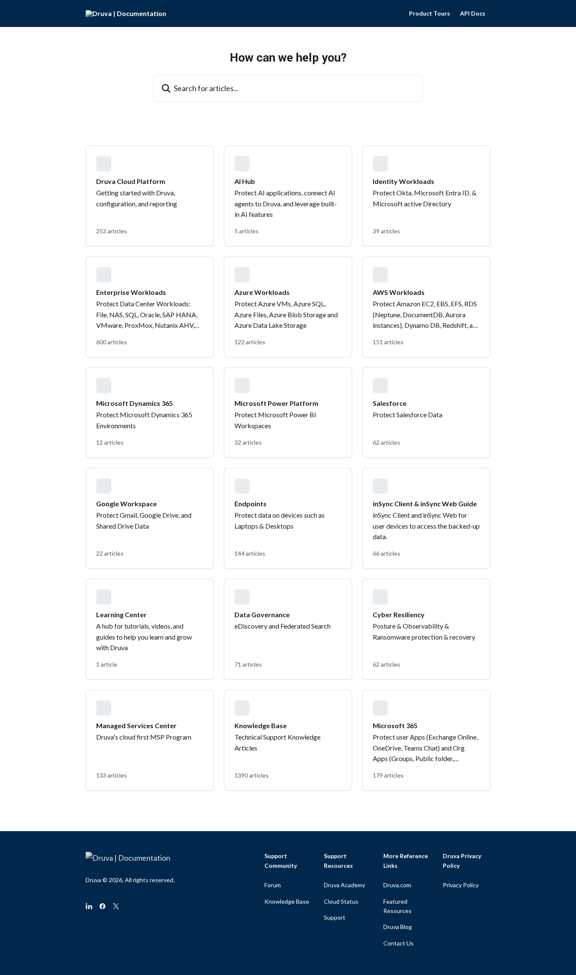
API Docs (472, 13)
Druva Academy (344, 885)
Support (334, 917)
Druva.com (397, 885)
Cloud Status (341, 901)
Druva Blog (397, 926)
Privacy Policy (461, 885)
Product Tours (429, 13)
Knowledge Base (286, 901)
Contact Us (398, 943)
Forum (272, 885)
